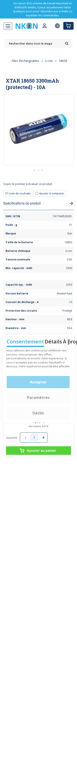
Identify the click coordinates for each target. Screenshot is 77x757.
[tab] (38, 185)
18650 (63, 61)
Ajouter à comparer (51, 193)
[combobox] (34, 43)
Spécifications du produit (22, 203)
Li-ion (49, 61)
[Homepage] (27, 26)
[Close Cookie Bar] (68, 340)
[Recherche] (67, 42)
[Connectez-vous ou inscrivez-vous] (44, 26)
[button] (35, 170)
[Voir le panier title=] (68, 26)
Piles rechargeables (25, 61)
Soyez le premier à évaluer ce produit (27, 184)
